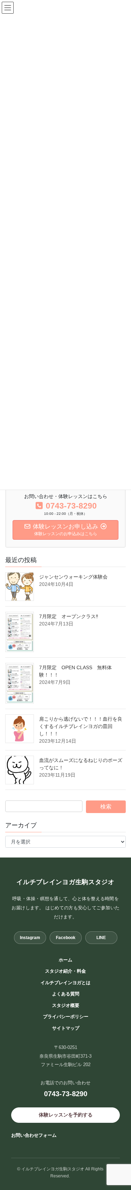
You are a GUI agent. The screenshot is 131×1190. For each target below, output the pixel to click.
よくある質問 (65, 993)
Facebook (65, 937)
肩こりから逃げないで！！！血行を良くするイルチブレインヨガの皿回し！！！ (80, 726)
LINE (101, 937)
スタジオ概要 (65, 1005)
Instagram (30, 937)
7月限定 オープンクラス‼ (68, 616)
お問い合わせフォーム (34, 1135)
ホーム (65, 959)
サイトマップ (65, 1028)
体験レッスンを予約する (66, 1115)
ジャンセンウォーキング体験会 (75, 577)
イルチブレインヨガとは (65, 982)
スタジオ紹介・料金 (65, 971)
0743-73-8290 (65, 1094)
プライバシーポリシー (65, 1016)
